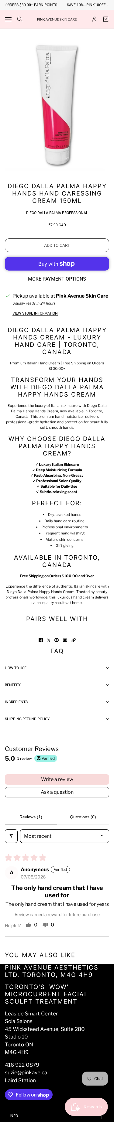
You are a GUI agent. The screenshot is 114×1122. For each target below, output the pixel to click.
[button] (73, 640)
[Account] (94, 19)
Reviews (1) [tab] (30, 816)
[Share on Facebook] (40, 640)
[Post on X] (48, 640)
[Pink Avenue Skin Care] (57, 19)
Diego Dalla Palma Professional (57, 213)
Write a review (57, 779)
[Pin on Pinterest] (56, 640)
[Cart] (105, 19)
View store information (35, 313)
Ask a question (57, 792)
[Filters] (11, 836)
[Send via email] (65, 640)
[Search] (19, 19)
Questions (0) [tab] (83, 816)
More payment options (57, 279)
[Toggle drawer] (8, 19)
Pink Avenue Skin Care (82, 296)
